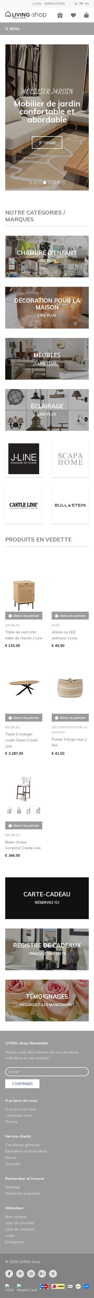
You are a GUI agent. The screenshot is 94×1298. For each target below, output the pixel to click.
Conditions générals (22, 1144)
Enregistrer (54, 3)
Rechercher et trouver (24, 1178)
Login (36, 3)
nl (76, 3)
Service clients (18, 1136)
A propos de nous (21, 1100)
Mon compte (16, 1216)
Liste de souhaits (19, 1222)
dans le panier (26, 615)
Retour (11, 1157)
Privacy (11, 1121)
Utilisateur (14, 1208)
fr (81, 3)
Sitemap (12, 1187)
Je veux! (47, 142)
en (87, 3)
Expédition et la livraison (26, 1151)
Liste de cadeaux (19, 1229)
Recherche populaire (22, 1193)
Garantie (12, 1164)
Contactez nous (19, 1115)
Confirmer (22, 1083)
